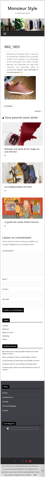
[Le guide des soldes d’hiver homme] (22, 199)
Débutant (5, 329)
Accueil (4, 393)
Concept (5, 402)
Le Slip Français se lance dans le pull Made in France (20, 361)
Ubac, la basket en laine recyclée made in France (19, 357)
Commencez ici (7, 397)
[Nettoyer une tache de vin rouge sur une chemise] (22, 124)
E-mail (5, 289)
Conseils (5, 326)
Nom (5, 279)
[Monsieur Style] (22, 20)
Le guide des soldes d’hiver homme (21, 222)
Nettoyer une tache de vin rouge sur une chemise (21, 150)
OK (35, 475)
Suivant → (39, 111)
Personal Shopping (9, 406)
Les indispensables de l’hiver (18, 186)
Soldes (4, 339)
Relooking (5, 336)
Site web (5, 299)
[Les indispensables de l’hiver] (22, 164)
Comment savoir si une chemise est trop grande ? (19, 364)
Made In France (7, 332)
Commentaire (8, 251)
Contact (5, 410)
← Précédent (7, 106)
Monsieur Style (22, 8)
